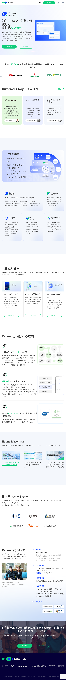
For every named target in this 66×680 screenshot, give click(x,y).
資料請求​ (25, 45)
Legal (24, 676)
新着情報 (61, 666)
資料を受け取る (11, 315)
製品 (12, 666)
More (60, 89)
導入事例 (52, 666)
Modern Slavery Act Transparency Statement (50, 676)
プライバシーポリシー (32, 676)
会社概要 (5, 666)
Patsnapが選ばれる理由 (38, 666)
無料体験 (49, 2)
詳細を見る (9, 120)
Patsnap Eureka (22, 666)
